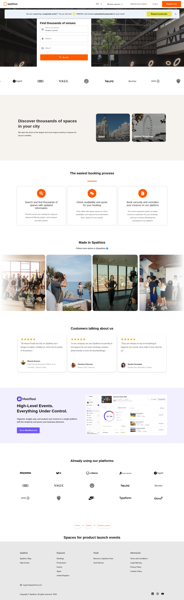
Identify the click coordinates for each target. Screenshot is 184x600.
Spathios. (34, 594)
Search (65, 57)
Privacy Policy (135, 567)
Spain (59, 571)
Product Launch (104, 525)
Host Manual (99, 563)
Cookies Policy (136, 571)
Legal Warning (136, 563)
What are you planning (52, 27)
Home (77, 525)
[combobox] (64, 29)
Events (88, 525)
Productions (61, 563)
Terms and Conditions (139, 559)
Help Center (24, 563)
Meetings (60, 559)
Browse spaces (113, 4)
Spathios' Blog (25, 559)
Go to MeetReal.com (28, 430)
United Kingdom (63, 576)
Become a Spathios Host (103, 559)
